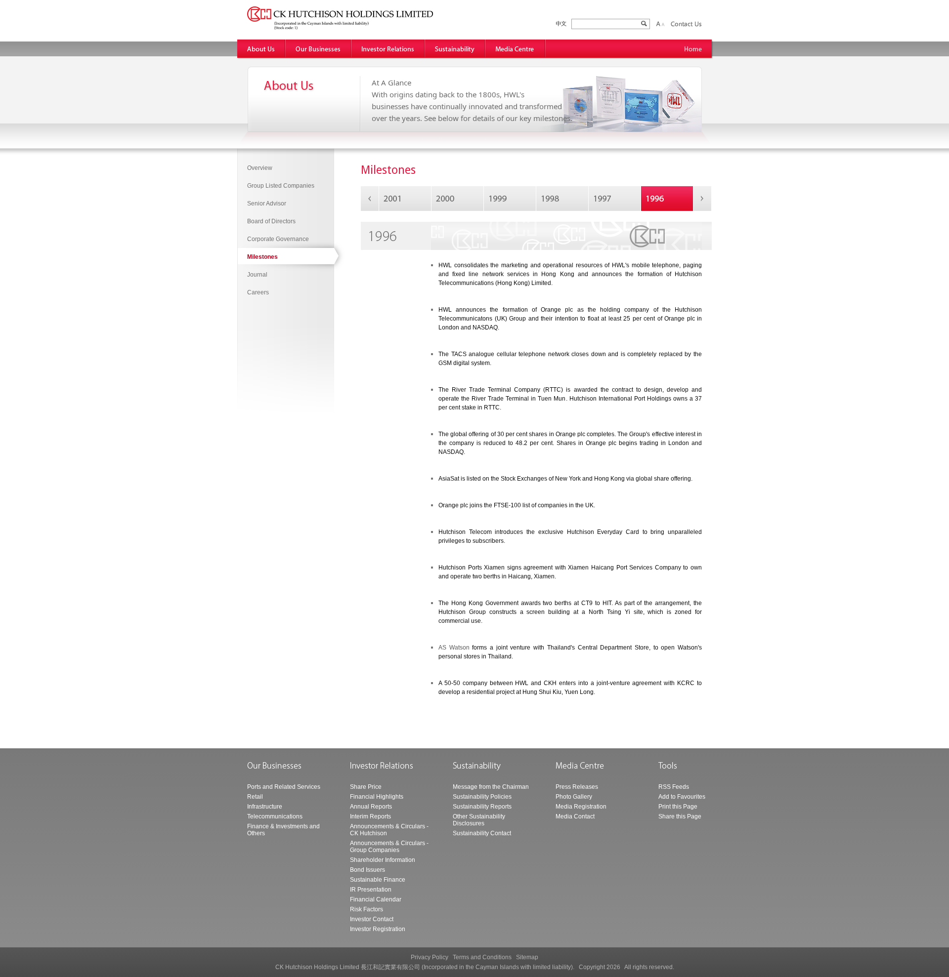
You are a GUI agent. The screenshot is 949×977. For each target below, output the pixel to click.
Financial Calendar (375, 899)
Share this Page (679, 816)
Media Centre (515, 49)
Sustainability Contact (482, 833)
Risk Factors (366, 909)
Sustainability (455, 49)
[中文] (561, 24)
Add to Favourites (681, 796)
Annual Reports (371, 806)
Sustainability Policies (482, 796)
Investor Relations (388, 49)
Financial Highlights (376, 796)
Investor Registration (377, 929)
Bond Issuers (367, 869)
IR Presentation (370, 889)
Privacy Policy (429, 957)
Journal (257, 274)
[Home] (693, 49)
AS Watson (454, 647)
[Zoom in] (658, 24)
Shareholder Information (382, 859)
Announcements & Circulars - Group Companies (389, 847)
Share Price (366, 786)
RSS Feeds (673, 786)
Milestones (262, 256)
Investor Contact (371, 919)
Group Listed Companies (280, 185)
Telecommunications (274, 816)
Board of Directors (271, 221)
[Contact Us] (686, 24)
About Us (261, 49)
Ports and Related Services (283, 786)
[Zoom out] (663, 24)
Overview (259, 167)
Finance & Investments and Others (283, 830)
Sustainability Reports (482, 806)
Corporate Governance (278, 239)
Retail (255, 796)
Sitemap (527, 957)
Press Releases (577, 786)
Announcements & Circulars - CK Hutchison (389, 830)
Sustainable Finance (377, 879)
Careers (258, 292)
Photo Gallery (574, 796)
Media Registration (581, 806)
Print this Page (677, 806)
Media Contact (575, 816)
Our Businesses (318, 49)
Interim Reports (370, 816)
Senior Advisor (266, 203)
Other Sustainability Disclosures (479, 820)
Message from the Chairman (491, 786)
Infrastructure (264, 806)
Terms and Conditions (482, 957)
